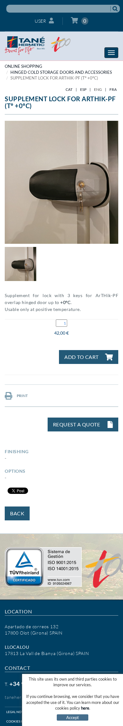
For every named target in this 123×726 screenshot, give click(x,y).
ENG (98, 89)
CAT (69, 89)
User (40, 21)
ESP (83, 89)
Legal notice (17, 712)
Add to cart (81, 357)
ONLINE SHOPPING (23, 66)
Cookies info (17, 721)
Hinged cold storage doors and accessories (61, 72)
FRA (113, 89)
